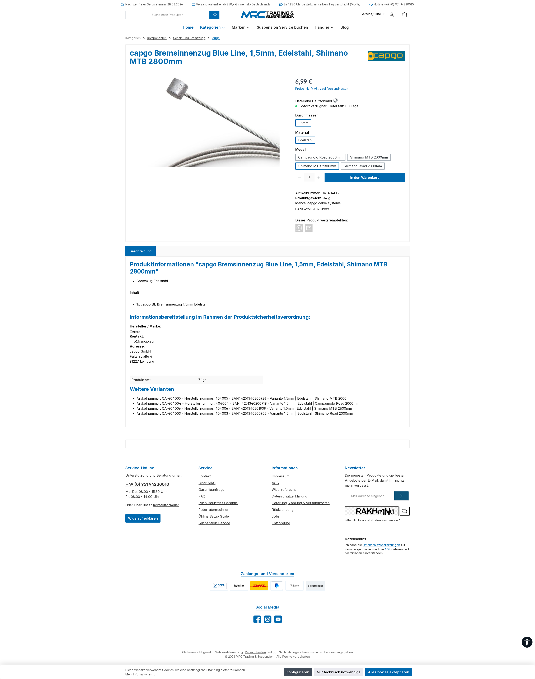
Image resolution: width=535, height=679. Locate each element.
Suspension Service (214, 523)
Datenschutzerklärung (289, 496)
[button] (335, 101)
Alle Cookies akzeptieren (388, 672)
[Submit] (401, 496)
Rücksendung (282, 510)
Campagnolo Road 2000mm (320, 157)
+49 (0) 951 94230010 (147, 484)
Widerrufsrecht (284, 489)
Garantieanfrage (211, 489)
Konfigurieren (298, 672)
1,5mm (303, 123)
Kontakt (205, 476)
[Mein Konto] (392, 14)
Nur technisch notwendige (338, 672)
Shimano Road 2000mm (363, 166)
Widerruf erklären (143, 518)
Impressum (280, 476)
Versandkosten (255, 652)
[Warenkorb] (404, 14)
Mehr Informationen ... (140, 674)
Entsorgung (281, 523)
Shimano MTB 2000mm (369, 157)
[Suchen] (214, 15)
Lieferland (303, 101)
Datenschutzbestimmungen (381, 545)
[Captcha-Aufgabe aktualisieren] (405, 511)
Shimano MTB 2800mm (317, 166)
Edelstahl (305, 140)
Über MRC (207, 483)
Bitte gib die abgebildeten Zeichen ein (372, 520)
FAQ (202, 496)
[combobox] (167, 15)
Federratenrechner (214, 510)
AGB (275, 483)
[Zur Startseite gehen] (267, 14)
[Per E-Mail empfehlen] (308, 228)
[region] (208, 122)
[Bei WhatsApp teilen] (299, 228)
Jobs (276, 516)
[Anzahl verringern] (299, 177)
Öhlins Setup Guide (214, 516)
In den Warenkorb (365, 177)
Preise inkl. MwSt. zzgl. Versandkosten (321, 88)
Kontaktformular (166, 505)
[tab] (140, 251)
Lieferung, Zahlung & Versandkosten (301, 503)
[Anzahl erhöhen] (319, 177)
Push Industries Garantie (218, 503)
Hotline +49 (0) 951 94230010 (394, 4)
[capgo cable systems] (386, 59)
